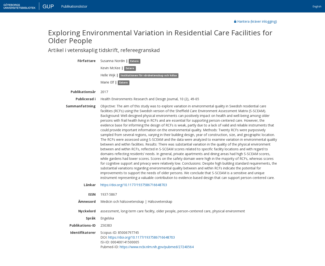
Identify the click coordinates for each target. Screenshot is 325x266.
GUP (48, 6)
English (317, 6)
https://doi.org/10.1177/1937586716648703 (133, 185)
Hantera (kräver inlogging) (257, 21)
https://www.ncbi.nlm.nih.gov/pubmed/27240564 (157, 247)
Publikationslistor (74, 6)
